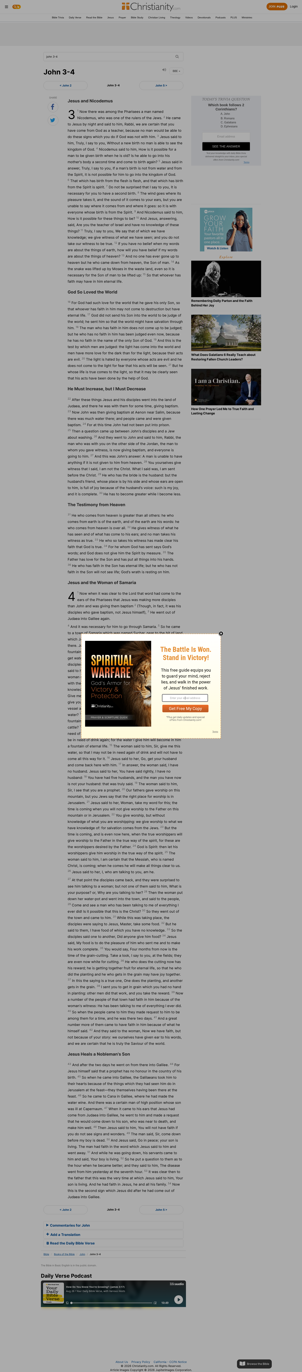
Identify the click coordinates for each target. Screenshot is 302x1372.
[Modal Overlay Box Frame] (151, 686)
